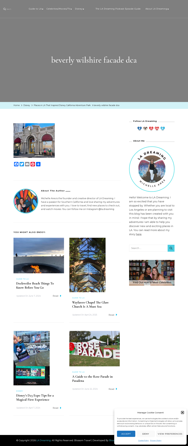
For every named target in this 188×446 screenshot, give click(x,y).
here (138, 234)
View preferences (170, 433)
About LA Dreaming (156, 9)
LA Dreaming (43, 440)
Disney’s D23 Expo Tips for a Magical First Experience (35, 397)
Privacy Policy (155, 440)
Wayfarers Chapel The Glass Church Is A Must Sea (90, 304)
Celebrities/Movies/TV (58, 9)
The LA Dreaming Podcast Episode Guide (118, 9)
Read (55, 296)
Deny (145, 433)
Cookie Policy (143, 440)
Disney (78, 9)
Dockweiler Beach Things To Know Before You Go (35, 285)
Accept (126, 433)
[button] (182, 412)
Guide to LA (35, 9)
